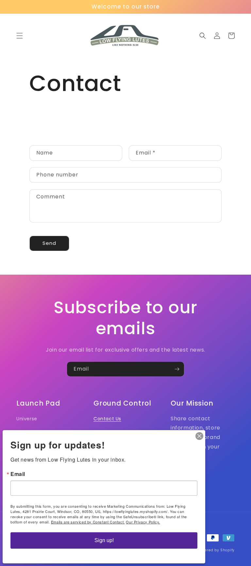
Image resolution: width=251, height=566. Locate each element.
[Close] (199, 436)
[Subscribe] (177, 369)
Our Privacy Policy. (143, 521)
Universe (26, 418)
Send (49, 243)
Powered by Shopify (216, 550)
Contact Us (107, 418)
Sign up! (104, 540)
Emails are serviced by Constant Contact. (88, 521)
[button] (19, 35)
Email (17, 474)
